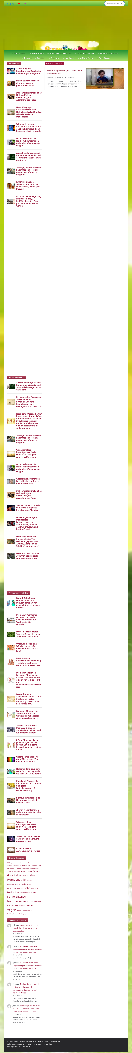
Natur (33, 892)
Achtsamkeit (17, 863)
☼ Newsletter (68, 58)
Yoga (32, 910)
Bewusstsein (26, 865)
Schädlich (10, 905)
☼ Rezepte (27, 58)
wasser (19, 910)
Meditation (13, 892)
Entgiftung (10, 871)
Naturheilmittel (17, 901)
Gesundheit (13, 875)
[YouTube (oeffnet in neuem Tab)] (20, 3)
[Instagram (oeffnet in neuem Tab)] (25, 3)
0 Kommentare (71, 77)
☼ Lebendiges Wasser (84, 53)
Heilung (32, 875)
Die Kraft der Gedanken (22, 868)
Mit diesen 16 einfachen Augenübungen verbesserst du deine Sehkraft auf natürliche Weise (27, 949)
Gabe (24, 871)
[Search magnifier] (122, 3)
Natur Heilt (30, 901)
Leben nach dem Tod (15, 888)
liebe (27, 888)
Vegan (11, 910)
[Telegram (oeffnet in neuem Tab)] (14, 3)
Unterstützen (20, 1044)
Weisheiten (26, 910)
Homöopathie (16, 879)
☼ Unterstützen (103, 58)
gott (20, 875)
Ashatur (50, 77)
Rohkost (37, 901)
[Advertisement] (66, 22)
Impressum (38, 1044)
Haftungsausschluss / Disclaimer (18, 1047)
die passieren (34, 868)
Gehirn (29, 871)
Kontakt (29, 1044)
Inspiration (10, 884)
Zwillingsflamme (12, 914)
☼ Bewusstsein (18, 53)
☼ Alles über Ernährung (107, 53)
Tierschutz (30, 905)
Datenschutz (48, 1044)
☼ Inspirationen (37, 53)
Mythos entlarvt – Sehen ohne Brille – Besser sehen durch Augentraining (25, 928)
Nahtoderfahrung (25, 893)
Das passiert (10, 868)
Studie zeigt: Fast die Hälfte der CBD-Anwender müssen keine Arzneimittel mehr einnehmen (26, 1009)
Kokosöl (17, 884)
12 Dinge (10, 863)
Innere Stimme (30, 880)
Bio (39, 865)
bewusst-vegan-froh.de (28, 1041)
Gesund (36, 871)
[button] (26, 53)
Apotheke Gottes (27, 863)
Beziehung (35, 865)
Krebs (23, 884)
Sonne (22, 905)
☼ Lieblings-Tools (85, 58)
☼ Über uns (54, 58)
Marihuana (34, 888)
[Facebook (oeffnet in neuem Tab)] (9, 3)
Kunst (29, 884)
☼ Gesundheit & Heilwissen (59, 53)
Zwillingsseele (23, 914)
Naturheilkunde (16, 896)
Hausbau (25, 875)
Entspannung (18, 871)
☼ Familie (39, 58)
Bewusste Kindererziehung (14, 865)
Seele (17, 905)
